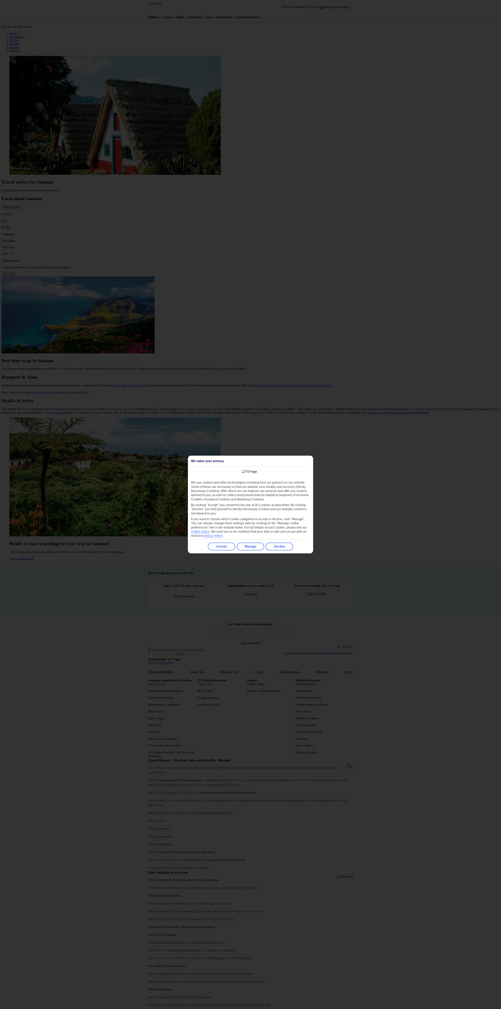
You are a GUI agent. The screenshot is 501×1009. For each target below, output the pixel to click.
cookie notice (200, 531)
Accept (221, 546)
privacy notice (213, 535)
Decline (279, 546)
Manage (250, 546)
